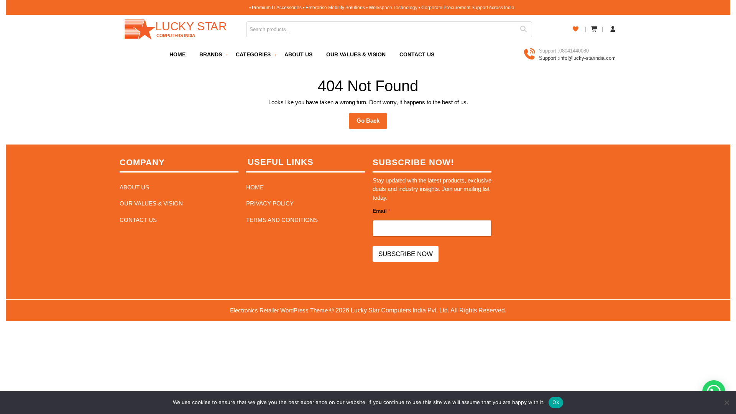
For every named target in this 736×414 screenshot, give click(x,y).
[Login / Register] (612, 29)
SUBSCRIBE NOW (405, 254)
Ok (555, 402)
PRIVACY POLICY (270, 203)
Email (381, 211)
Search (526, 29)
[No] (726, 402)
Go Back (371, 123)
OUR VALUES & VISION (356, 54)
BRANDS (210, 54)
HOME (177, 54)
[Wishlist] (575, 29)
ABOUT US (298, 54)
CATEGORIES (253, 54)
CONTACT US (416, 54)
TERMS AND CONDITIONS (282, 220)
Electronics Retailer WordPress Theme (279, 310)
